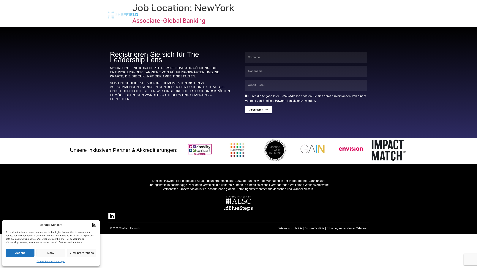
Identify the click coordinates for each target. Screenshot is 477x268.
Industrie (269, 14)
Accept (20, 253)
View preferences (82, 253)
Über (226, 14)
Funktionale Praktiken (300, 14)
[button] (94, 225)
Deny (50, 253)
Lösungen (246, 14)
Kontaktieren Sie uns (334, 14)
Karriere (360, 14)
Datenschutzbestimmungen (51, 261)
